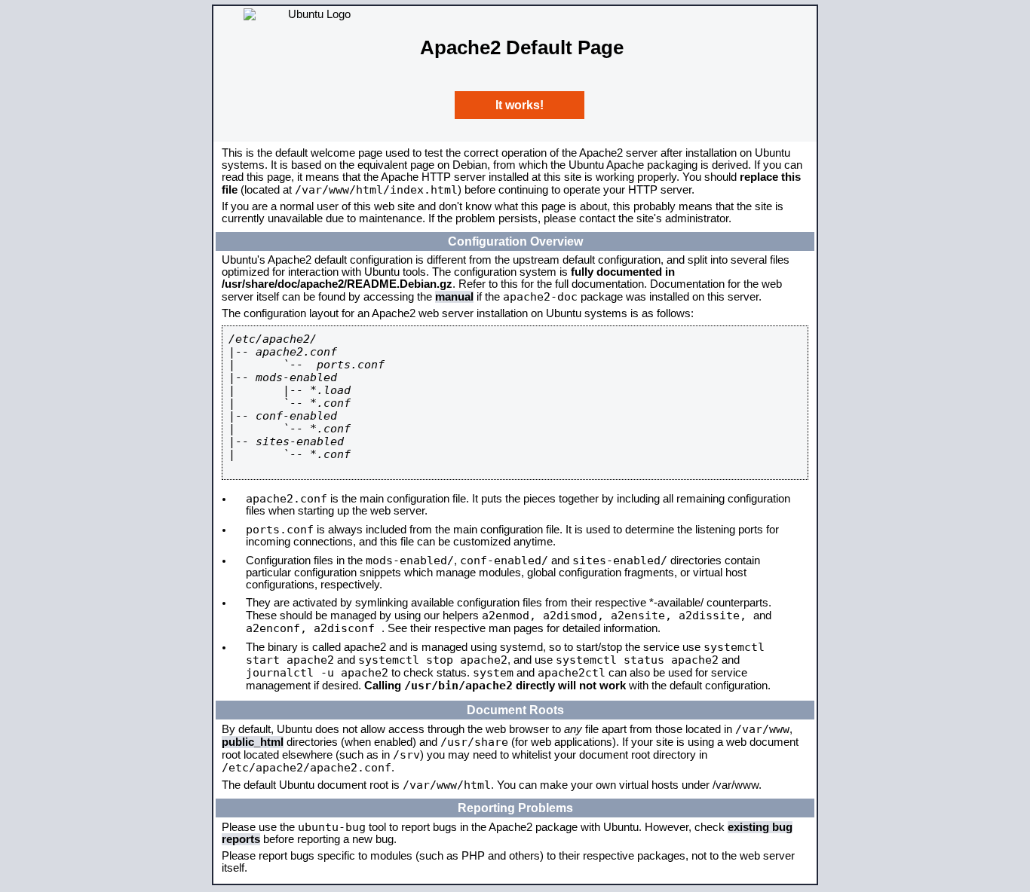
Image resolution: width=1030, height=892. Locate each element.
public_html (253, 742)
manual (454, 297)
